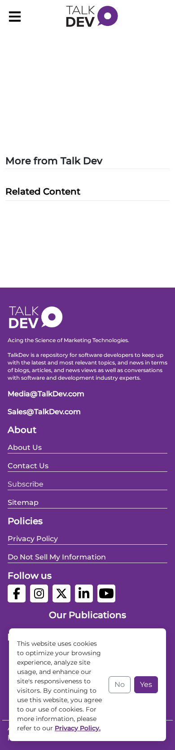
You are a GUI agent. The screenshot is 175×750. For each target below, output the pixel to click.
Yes (146, 684)
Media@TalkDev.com (46, 394)
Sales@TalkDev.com (44, 411)
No (119, 684)
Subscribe (26, 484)
